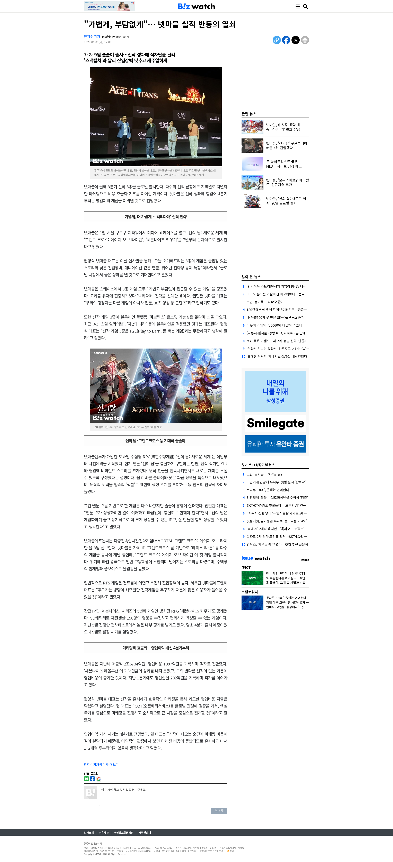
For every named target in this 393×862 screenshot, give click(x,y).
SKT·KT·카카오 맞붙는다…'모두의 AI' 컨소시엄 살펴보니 (286, 505)
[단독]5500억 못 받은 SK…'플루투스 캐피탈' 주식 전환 (284, 317)
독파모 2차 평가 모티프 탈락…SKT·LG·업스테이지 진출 (285, 536)
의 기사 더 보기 (101, 764)
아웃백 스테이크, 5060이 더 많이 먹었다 (274, 325)
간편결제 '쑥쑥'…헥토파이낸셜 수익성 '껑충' (277, 497)
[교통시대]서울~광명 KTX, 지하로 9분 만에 (276, 332)
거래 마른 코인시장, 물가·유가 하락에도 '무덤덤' (297, 602)
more (305, 560)
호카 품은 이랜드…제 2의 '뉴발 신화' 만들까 (277, 340)
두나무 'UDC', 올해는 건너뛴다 (268, 489)
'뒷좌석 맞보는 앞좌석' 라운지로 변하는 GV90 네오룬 (283, 348)
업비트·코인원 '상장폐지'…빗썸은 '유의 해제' (295, 607)
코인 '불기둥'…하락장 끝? (264, 301)
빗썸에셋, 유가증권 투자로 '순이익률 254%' (277, 520)
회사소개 (89, 833)
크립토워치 (250, 591)
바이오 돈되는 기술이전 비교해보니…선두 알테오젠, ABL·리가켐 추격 (294, 294)
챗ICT (246, 567)
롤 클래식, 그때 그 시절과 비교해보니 (290, 582)
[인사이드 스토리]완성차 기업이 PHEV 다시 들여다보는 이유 (288, 286)
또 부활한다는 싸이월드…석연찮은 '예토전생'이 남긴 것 (302, 578)
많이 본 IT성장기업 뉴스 (258, 464)
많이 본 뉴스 (251, 276)
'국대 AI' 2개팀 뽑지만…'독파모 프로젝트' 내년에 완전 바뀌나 (289, 528)
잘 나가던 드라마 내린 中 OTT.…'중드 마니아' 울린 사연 (302, 573)
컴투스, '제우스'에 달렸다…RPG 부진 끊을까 (277, 544)
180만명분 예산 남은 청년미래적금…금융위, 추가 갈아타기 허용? (292, 309)
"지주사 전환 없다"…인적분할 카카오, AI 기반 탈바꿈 (283, 513)
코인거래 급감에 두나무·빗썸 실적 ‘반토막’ (276, 481)
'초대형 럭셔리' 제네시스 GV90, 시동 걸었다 (277, 356)
